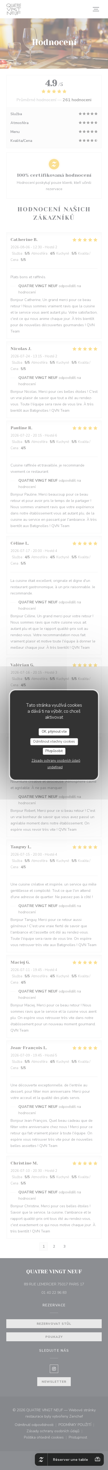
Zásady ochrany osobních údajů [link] (55, 760)
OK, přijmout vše (54, 731)
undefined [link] (55, 767)
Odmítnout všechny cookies (54, 741)
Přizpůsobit (54, 751)
